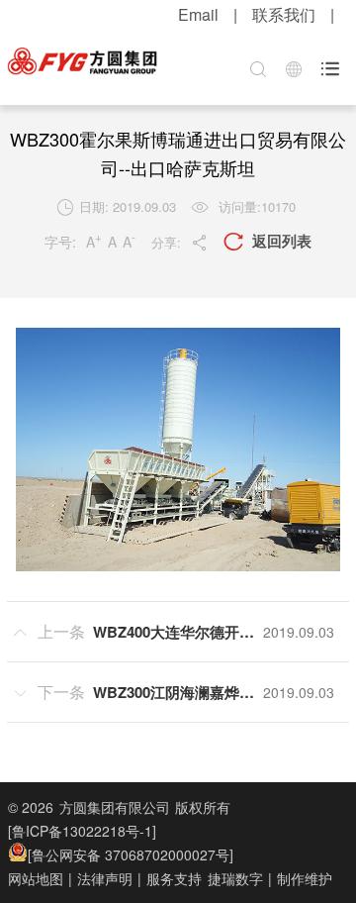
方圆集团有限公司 (114, 807)
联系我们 (283, 14)
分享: (179, 242)
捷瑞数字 (235, 878)
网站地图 (35, 878)
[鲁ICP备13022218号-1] (82, 831)
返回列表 (267, 241)
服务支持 (174, 878)
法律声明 (105, 878)
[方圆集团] (82, 61)
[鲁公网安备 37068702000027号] (130, 854)
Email (198, 14)
